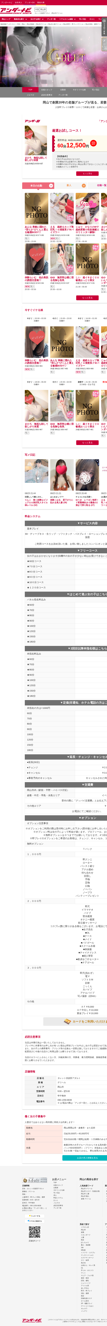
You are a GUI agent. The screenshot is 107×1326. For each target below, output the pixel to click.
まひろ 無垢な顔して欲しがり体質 (36, 158)
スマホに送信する (35, 1221)
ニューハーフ (85, 1283)
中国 (37, 9)
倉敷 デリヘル (86, 1199)
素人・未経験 (85, 1245)
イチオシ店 (85, 1227)
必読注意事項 (46, 95)
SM (82, 1248)
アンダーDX (30, 2)
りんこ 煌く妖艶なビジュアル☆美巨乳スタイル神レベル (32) (36, 502)
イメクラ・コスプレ (88, 1252)
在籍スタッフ (46, 90)
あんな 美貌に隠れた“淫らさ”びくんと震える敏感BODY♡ (36, 230)
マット (83, 1273)
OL (82, 1268)
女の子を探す (36, 19)
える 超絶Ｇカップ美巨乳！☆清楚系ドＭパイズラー (62, 230)
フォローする (35, 1216)
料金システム (58, 1198)
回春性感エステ (86, 1298)
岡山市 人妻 (85, 1194)
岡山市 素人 (85, 1196)
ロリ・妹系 (85, 1260)
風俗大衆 (40, 2)
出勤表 (63, 90)
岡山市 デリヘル (86, 1189)
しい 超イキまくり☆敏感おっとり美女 (87, 279)
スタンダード (85, 1235)
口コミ (92, 19)
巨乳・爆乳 (85, 1281)
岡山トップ (6, 19)
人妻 (82, 1237)
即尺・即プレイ (86, 1291)
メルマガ (30, 95)
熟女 (82, 1240)
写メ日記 (82, 19)
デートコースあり (87, 1306)
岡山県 (43, 9)
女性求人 (18, 2)
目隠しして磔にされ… (34, 497)
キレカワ (84, 1308)
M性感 (83, 1250)
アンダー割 (51, 19)
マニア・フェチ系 (87, 1275)
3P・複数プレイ (86, 1303)
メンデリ (84, 1311)
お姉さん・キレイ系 (88, 1265)
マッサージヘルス (87, 1255)
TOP (30, 90)
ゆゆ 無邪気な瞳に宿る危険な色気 (62, 279)
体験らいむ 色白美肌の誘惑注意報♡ (36, 279)
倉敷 (82, 1232)
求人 (55, 1195)
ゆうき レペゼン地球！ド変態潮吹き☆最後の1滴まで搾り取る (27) (87, 502)
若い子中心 (85, 1288)
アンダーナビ (6, 2)
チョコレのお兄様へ (84, 497)
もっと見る (87, 173)
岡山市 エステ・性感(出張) (90, 1191)
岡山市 (83, 1230)
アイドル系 (85, 1286)
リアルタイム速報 (66, 19)
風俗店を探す (19, 19)
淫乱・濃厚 (85, 1293)
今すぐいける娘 (59, 1190)
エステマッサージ (87, 1258)
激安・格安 (85, 1278)
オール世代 (85, 1301)
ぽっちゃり (85, 1242)
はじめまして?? (57, 497)
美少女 (83, 1263)
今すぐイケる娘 (79, 90)
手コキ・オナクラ (87, 1270)
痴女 (82, 1296)
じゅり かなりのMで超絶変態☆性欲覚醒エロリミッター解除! (87, 230)
